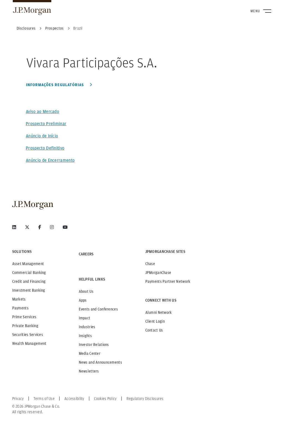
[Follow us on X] (27, 227)
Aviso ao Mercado (42, 111)
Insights (85, 335)
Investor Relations (94, 344)
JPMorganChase (158, 272)
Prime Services (24, 317)
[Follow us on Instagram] (52, 227)
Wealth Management (29, 343)
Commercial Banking (29, 272)
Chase (150, 263)
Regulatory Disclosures (145, 398)
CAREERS (86, 254)
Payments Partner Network (168, 281)
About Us (86, 291)
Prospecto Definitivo (45, 148)
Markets (19, 299)
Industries (87, 327)
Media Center (89, 353)
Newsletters (89, 371)
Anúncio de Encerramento (50, 160)
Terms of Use (44, 398)
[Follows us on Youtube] (65, 227)
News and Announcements (100, 362)
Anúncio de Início (42, 135)
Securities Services (27, 334)
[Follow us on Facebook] (39, 227)
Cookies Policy (105, 398)
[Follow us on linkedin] (14, 227)
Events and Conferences (98, 309)
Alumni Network (158, 312)
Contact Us (154, 330)
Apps (83, 300)
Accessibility (74, 398)
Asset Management (28, 263)
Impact (84, 318)
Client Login (155, 321)
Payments (20, 308)
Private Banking (25, 326)
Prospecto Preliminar (46, 123)
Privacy (18, 398)
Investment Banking (28, 290)
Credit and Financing (29, 281)
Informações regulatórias (55, 85)
